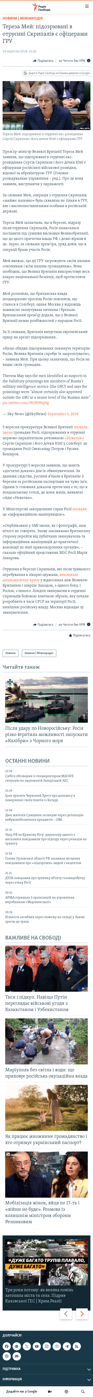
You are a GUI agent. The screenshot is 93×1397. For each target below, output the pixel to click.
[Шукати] (82, 1391)
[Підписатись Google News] (17, 1347)
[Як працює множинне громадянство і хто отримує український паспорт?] (46, 1108)
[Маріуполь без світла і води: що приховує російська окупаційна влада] (46, 1041)
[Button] (43, 61)
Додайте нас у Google (21, 1391)
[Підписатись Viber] (57, 1347)
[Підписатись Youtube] (37, 1347)
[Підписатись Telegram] (67, 1347)
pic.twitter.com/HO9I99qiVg (26, 403)
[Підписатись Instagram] (47, 1347)
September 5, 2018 (63, 414)
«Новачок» (74, 438)
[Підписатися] (17, 1356)
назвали (79, 509)
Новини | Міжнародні (23, 19)
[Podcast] (7, 1356)
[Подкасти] (66, 1391)
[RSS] (77, 1347)
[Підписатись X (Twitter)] (27, 1347)
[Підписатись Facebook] (7, 1347)
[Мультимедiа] (49, 1391)
